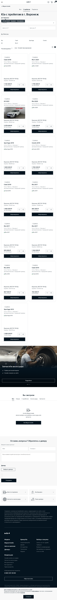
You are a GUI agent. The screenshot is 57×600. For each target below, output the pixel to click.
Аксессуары (34, 399)
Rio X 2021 (35, 60)
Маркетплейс (9, 543)
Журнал (22, 551)
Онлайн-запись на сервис (11, 558)
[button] (27, 384)
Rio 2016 (7, 268)
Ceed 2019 (7, 184)
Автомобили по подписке (43, 549)
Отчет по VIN (40, 551)
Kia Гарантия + (8, 564)
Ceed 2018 (7, 60)
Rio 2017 (35, 184)
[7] (55, 2)
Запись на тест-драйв (42, 542)
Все (20, 9)
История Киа (24, 547)
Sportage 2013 (9, 309)
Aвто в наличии (9, 546)
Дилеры (7, 549)
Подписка (35, 9)
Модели (7, 539)
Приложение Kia (9, 567)
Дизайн (22, 545)
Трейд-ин (39, 545)
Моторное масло (9, 562)
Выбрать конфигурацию (43, 547)
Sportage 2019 (9, 143)
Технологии (23, 549)
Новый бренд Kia (25, 542)
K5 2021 (6, 101)
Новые (18, 399)
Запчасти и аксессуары (10, 560)
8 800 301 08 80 (10, 573)
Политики (22, 592)
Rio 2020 (35, 101)
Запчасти (42, 399)
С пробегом (26, 9)
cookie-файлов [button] (35, 591)
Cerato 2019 (36, 143)
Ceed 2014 (35, 268)
